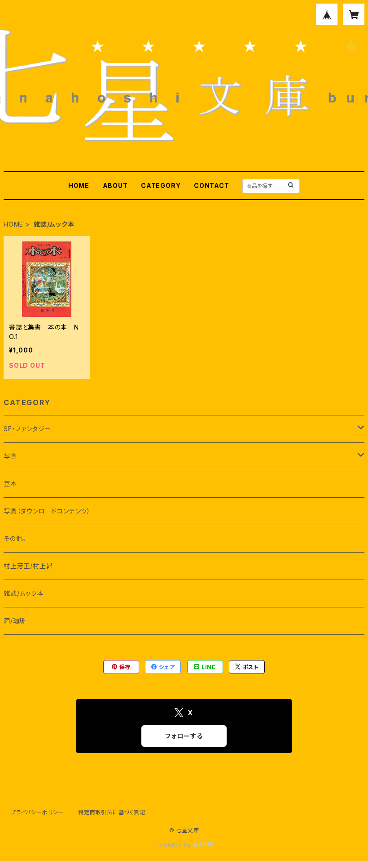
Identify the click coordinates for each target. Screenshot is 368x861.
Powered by (174, 844)
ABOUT (115, 185)
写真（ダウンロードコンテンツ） (47, 511)
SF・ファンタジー (27, 429)
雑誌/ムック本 (24, 593)
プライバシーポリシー (37, 812)
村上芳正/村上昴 (28, 566)
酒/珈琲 (15, 621)
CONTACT (211, 185)
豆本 (10, 483)
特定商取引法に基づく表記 (111, 812)
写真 (10, 456)
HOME (78, 185)
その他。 (15, 538)
